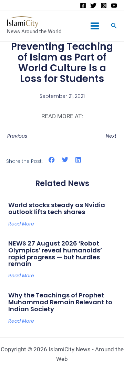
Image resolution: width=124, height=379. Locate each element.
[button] (52, 160)
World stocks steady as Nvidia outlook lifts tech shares (56, 208)
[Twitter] (93, 5)
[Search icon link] (114, 26)
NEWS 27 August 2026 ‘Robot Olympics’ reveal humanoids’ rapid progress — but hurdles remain (55, 253)
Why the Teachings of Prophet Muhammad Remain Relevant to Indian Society (60, 302)
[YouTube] (114, 5)
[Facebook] (83, 5)
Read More (21, 223)
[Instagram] (104, 5)
